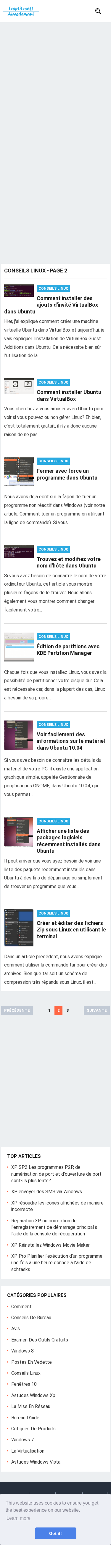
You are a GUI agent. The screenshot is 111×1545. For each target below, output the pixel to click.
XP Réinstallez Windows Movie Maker (50, 1245)
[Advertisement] (55, 81)
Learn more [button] (18, 1518)
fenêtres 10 (24, 1384)
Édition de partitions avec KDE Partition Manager (68, 649)
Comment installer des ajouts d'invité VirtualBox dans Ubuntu (51, 305)
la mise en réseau (30, 1406)
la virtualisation (27, 1451)
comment (21, 1306)
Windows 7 (22, 1439)
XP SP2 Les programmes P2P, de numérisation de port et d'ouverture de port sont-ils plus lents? (56, 1173)
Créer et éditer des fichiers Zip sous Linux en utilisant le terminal (71, 929)
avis (15, 1328)
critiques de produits (33, 1429)
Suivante (97, 1010)
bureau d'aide (25, 1418)
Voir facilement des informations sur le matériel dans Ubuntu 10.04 (71, 741)
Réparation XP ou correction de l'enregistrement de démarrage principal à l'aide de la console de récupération (54, 1227)
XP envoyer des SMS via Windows (46, 1191)
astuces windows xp (33, 1395)
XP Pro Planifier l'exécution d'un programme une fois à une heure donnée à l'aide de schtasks (56, 1262)
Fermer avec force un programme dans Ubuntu (67, 474)
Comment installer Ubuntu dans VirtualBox (69, 395)
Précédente (17, 1010)
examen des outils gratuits (39, 1340)
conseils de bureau (31, 1317)
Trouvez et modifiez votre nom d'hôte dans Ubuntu (69, 562)
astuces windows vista (35, 1462)
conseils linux (53, 288)
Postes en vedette (31, 1362)
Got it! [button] (55, 1533)
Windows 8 (22, 1351)
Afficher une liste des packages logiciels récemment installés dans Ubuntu (69, 841)
